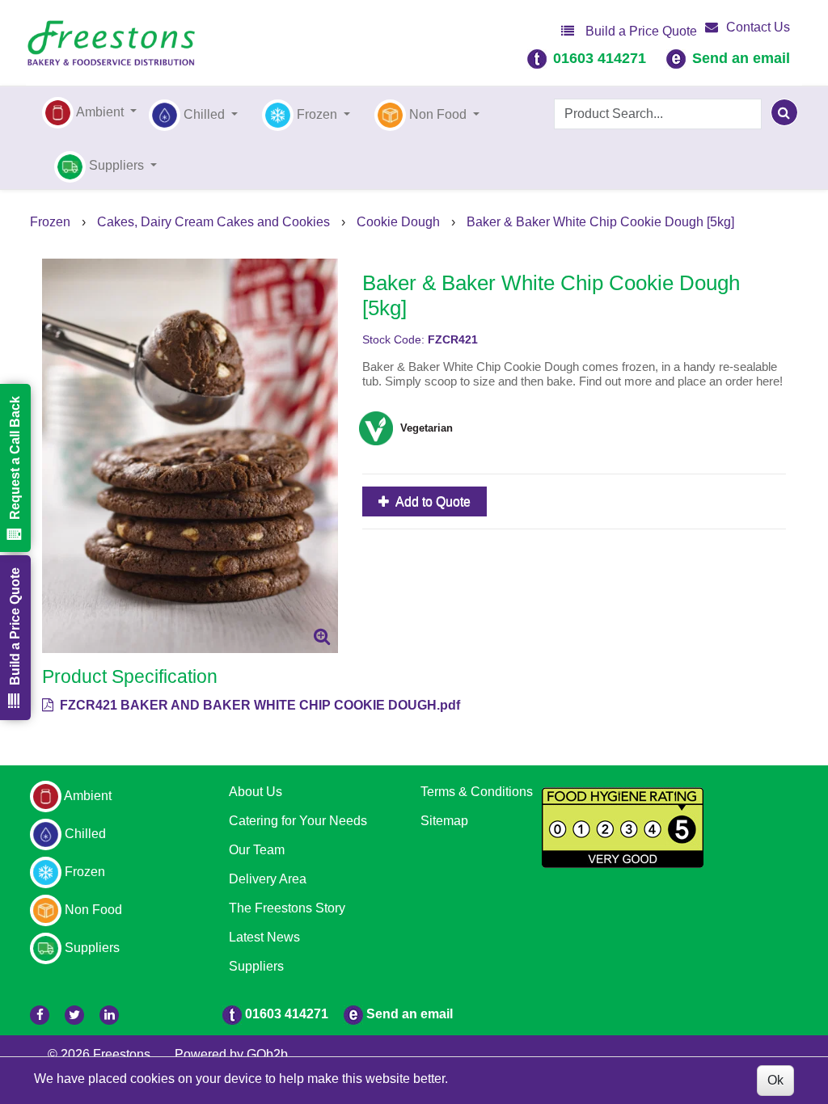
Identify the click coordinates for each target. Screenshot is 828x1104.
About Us (255, 792)
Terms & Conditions (476, 792)
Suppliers (256, 966)
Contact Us (758, 27)
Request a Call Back (15, 458)
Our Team (257, 850)
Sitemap (444, 821)
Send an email (741, 58)
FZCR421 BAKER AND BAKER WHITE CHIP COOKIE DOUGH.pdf (258, 705)
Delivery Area (267, 879)
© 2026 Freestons (99, 1054)
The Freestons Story (287, 908)
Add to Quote (432, 501)
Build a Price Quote (639, 31)
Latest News (264, 937)
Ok (775, 1080)
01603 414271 (599, 58)
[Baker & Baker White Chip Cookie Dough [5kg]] (190, 456)
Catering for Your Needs (298, 821)
